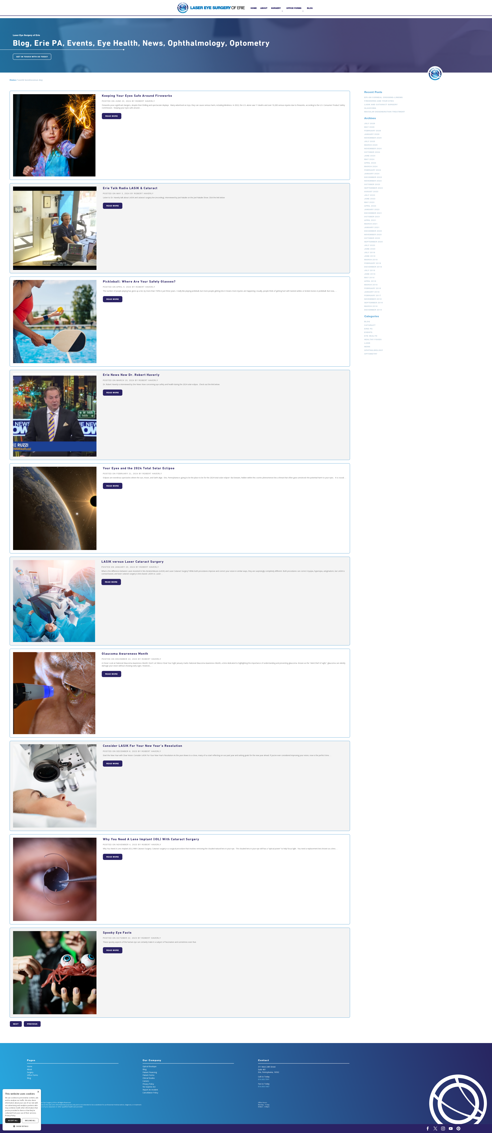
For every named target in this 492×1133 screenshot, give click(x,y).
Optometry (370, 354)
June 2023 (369, 199)
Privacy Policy (148, 1084)
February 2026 (372, 131)
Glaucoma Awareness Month (125, 653)
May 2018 (369, 277)
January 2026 (372, 134)
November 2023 (373, 181)
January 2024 (372, 173)
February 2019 (372, 263)
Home (254, 8)
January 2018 (372, 292)
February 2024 (372, 170)
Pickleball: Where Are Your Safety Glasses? (139, 281)
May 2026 (369, 127)
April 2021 (370, 220)
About (263, 8)
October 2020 (372, 238)
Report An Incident (150, 1089)
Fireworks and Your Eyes (379, 101)
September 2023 (373, 188)
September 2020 (373, 242)
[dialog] (22, 1109)
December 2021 (373, 213)
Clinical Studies (149, 1078)
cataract (370, 325)
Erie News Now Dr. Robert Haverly (131, 375)
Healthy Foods (373, 339)
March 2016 (371, 306)
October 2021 (372, 216)
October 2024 (372, 152)
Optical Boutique (149, 1066)
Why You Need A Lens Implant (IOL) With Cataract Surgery (151, 839)
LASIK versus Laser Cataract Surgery (132, 561)
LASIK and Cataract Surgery (381, 104)
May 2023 (369, 202)
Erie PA (368, 329)
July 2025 (369, 141)
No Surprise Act (149, 1087)
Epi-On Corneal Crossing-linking (383, 97)
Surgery (276, 8)
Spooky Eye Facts (117, 932)
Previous (32, 1024)
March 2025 (371, 145)
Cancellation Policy (150, 1092)
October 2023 (372, 184)
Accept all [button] (13, 1120)
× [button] (38, 1092)
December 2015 (373, 310)
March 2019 (371, 259)
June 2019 (369, 256)
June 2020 (369, 249)
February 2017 (372, 295)
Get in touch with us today (32, 57)
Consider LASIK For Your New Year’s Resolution (142, 746)
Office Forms (293, 8)
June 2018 (369, 274)
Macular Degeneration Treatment (384, 112)
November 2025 (373, 138)
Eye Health (370, 336)
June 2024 (369, 156)
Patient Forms (148, 1075)
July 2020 (369, 245)
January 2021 (372, 227)
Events (368, 332)
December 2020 (373, 231)
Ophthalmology (373, 350)
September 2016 (373, 302)
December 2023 (373, 177)
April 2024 (370, 163)
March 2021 (371, 224)
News (367, 347)
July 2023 (369, 195)
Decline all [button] (30, 1120)
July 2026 (369, 123)
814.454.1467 (263, 1086)
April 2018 (370, 281)
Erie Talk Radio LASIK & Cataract (130, 188)
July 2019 (369, 252)
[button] (21, 1126)
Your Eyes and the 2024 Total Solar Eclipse (139, 468)
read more (111, 116)
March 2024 (371, 166)
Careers (146, 1081)
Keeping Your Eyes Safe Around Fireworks (137, 96)
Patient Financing (150, 1072)
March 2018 (371, 285)
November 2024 (373, 148)
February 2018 (372, 288)
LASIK (367, 343)
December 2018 (373, 267)
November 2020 (373, 234)
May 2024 (369, 159)
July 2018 (369, 270)
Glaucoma (370, 108)
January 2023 (372, 209)
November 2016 (373, 299)
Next (16, 1024)
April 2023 (370, 206)
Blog (310, 8)
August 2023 (371, 191)
